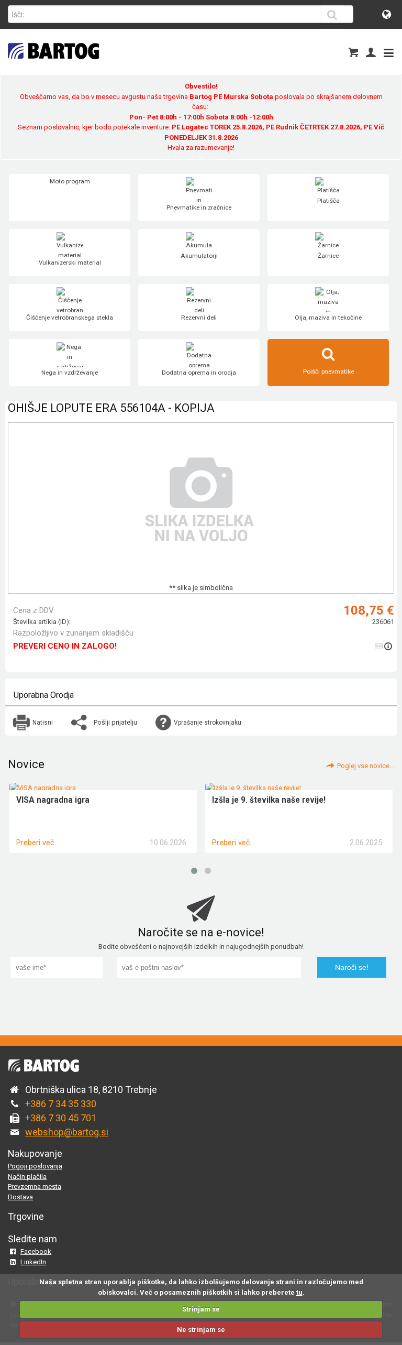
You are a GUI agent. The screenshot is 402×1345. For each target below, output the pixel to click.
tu (299, 1292)
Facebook (35, 1251)
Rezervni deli (199, 317)
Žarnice (328, 255)
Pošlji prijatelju (115, 722)
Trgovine (26, 1216)
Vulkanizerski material (70, 262)
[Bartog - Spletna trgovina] (52, 66)
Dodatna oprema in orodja (199, 372)
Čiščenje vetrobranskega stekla (69, 317)
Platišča (328, 200)
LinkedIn (33, 1262)
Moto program (70, 181)
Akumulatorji (199, 255)
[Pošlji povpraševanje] (384, 646)
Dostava (20, 1197)
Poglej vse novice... (365, 766)
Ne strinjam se (201, 1329)
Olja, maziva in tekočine (328, 317)
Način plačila (27, 1176)
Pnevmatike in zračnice (198, 207)
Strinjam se (201, 1309)
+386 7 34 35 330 (60, 1103)
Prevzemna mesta (34, 1186)
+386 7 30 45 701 (60, 1117)
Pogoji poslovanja (35, 1166)
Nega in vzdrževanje (69, 372)
